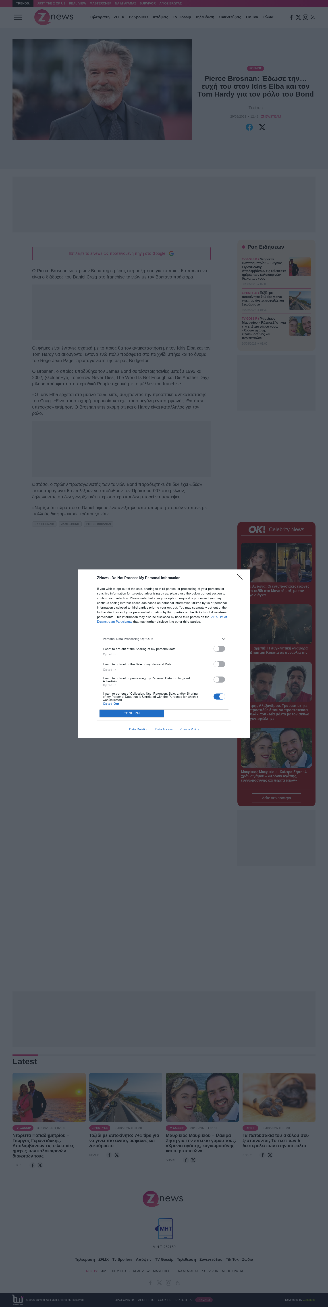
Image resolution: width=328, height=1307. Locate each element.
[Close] (241, 578)
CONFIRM (132, 713)
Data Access (164, 729)
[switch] (219, 649)
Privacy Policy (189, 729)
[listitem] (164, 639)
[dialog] (164, 653)
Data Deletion (138, 729)
